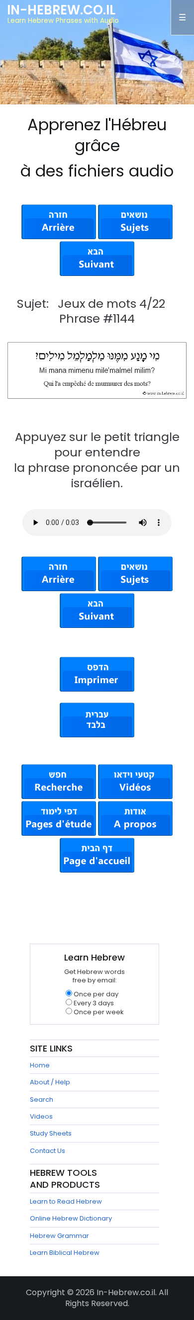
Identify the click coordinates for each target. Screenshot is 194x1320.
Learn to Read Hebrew (66, 1201)
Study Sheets (51, 1133)
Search (41, 1099)
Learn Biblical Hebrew (64, 1252)
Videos (41, 1116)
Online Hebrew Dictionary (71, 1218)
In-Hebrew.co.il (61, 10)
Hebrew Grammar (59, 1235)
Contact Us (47, 1150)
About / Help (50, 1082)
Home (40, 1065)
